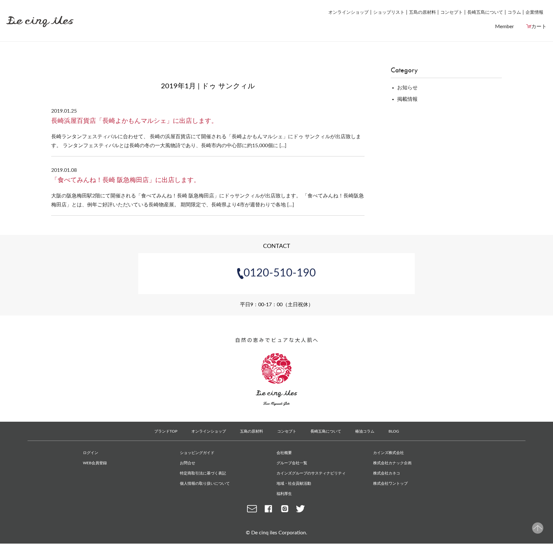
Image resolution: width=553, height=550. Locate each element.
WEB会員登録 (95, 463)
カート (539, 26)
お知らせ (407, 87)
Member (504, 26)
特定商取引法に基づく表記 (203, 473)
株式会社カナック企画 (392, 463)
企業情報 (534, 12)
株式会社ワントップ (390, 483)
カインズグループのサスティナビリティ (311, 473)
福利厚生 (284, 494)
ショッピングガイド (197, 453)
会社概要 (284, 453)
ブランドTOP (165, 431)
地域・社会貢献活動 (293, 483)
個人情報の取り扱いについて (205, 483)
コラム (514, 12)
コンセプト (451, 12)
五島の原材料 (422, 12)
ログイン (90, 453)
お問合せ (187, 463)
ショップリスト (389, 12)
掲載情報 (407, 99)
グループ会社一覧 (291, 463)
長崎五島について (485, 12)
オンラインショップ (348, 12)
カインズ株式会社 (388, 453)
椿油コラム (364, 431)
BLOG (394, 431)
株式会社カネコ (386, 473)
